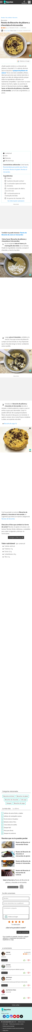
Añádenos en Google (24, 61)
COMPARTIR (24, 3)
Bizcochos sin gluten (22, 796)
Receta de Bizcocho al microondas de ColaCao (23, 873)
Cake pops (24, 800)
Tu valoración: (15, 925)
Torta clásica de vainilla (10, 825)
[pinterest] (18, 1016)
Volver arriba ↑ (16, 1005)
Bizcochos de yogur (19, 803)
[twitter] (7, 1016)
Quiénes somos (21, 1022)
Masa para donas (8, 830)
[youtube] (14, 1016)
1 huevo (8, 178)
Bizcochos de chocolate (11, 800)
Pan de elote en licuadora (11, 819)
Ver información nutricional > (16, 201)
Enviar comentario (22, 932)
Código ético (5, 1030)
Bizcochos (15, 18)
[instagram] (11, 1016)
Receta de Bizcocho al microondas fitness (23, 843)
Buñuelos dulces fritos (10, 822)
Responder (4, 960)
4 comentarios (23, 27)
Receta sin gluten (15, 169)
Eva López (7, 31)
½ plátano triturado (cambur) (15, 181)
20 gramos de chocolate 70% (15, 198)
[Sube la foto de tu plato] (21, 887)
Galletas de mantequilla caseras (13, 816)
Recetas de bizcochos (8, 519)
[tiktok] (21, 1016)
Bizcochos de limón (8, 796)
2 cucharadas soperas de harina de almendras (15, 184)
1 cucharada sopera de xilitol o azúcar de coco (15, 189)
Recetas (3, 18)
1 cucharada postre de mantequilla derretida (12, 194)
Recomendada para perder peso (13, 167)
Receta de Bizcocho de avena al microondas (14, 234)
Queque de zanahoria (10, 833)
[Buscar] (30, 2)
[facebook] (4, 1016)
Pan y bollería (9, 18)
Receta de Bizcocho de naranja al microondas (23, 862)
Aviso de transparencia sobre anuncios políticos (13, 1028)
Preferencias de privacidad (8, 1026)
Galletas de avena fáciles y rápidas (13, 813)
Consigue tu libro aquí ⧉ (16, 537)
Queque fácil (7, 827)
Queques (9, 803)
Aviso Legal (5, 1024)
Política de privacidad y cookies (16, 1024)
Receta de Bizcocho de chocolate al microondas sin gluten (23, 854)
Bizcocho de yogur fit (10, 423)
